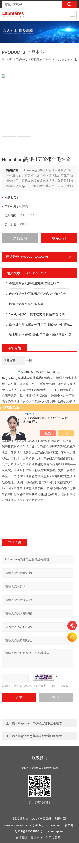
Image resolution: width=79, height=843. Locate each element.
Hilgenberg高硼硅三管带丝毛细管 (40, 723)
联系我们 (59, 238)
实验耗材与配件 (41, 59)
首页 (9, 59)
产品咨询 (20, 238)
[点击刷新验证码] (43, 677)
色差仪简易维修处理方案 (26, 304)
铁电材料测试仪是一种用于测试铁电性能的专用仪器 (41, 324)
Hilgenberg (62, 59)
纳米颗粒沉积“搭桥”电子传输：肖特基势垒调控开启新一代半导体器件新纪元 (41, 335)
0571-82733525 (72, 625)
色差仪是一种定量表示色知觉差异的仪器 (37, 293)
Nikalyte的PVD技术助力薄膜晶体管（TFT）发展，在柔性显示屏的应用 (41, 314)
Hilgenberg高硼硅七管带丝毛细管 (40, 736)
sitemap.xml (56, 831)
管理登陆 (21, 837)
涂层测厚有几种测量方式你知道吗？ (34, 283)
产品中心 (21, 59)
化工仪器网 (53, 837)
